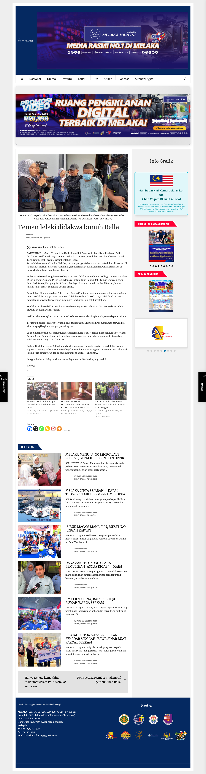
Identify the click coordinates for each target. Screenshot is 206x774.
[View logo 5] (161, 351)
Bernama (29, 234)
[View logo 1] (148, 351)
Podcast (123, 79)
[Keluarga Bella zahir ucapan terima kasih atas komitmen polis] (42, 391)
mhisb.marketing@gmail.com (41, 735)
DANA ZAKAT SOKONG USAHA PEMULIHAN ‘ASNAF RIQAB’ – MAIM (93, 564)
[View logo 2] (151, 351)
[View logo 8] (171, 351)
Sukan (108, 79)
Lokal (81, 79)
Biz (95, 79)
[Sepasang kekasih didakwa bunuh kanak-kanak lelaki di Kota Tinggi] (111, 391)
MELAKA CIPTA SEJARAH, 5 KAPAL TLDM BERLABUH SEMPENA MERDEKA (95, 492)
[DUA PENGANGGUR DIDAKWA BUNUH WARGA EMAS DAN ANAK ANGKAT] (76, 391)
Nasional (35, 79)
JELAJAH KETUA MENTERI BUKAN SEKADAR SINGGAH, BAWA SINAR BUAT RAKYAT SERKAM (95, 638)
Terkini (67, 79)
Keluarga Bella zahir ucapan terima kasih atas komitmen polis (41, 404)
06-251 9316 (29, 732)
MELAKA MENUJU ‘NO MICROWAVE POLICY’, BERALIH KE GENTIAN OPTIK (94, 456)
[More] (59, 428)
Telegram (51, 359)
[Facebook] (29, 428)
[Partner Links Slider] (161, 333)
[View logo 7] (168, 351)
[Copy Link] (47, 428)
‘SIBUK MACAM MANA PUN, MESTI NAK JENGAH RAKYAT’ (96, 528)
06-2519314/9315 (31, 728)
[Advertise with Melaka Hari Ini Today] (103, 115)
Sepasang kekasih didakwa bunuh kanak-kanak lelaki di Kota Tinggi (110, 404)
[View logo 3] (155, 351)
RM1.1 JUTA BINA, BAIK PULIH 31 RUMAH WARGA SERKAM (90, 601)
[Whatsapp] (41, 428)
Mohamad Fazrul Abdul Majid (85, 476)
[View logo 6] (165, 351)
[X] (35, 428)
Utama (51, 79)
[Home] (22, 79)
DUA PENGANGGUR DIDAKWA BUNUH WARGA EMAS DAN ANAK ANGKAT (75, 404)
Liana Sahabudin (80, 548)
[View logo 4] (158, 351)
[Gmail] (53, 428)
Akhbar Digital (144, 79)
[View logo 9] (175, 351)
